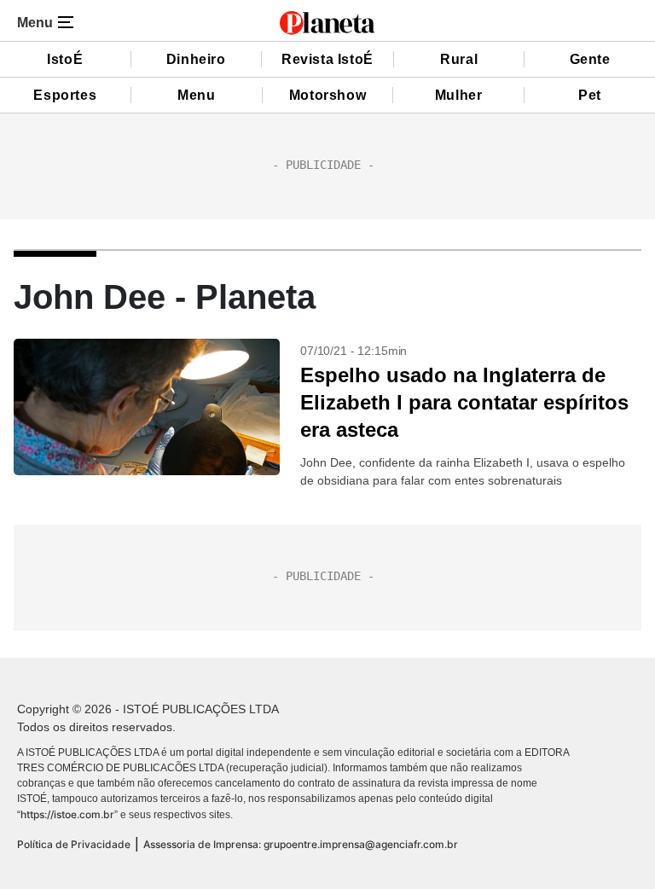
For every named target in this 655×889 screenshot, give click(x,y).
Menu (196, 95)
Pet (589, 95)
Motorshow (327, 95)
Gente (590, 59)
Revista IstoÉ (327, 59)
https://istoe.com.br (67, 814)
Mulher (459, 95)
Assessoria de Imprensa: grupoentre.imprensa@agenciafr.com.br (300, 844)
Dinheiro (196, 59)
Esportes (64, 95)
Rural (459, 59)
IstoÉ (65, 59)
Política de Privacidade (73, 844)
